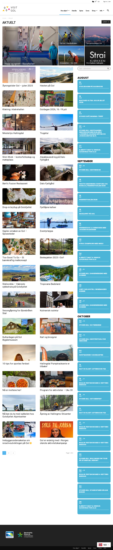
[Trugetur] (56, 122)
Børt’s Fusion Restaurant (14, 183)
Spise (81, 11)
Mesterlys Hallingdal (13, 133)
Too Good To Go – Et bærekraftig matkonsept (14, 259)
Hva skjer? (64, 11)
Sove (87, 11)
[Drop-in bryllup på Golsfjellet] (19, 196)
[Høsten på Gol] (56, 75)
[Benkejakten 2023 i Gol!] (56, 246)
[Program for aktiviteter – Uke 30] (56, 379)
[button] (108, 11)
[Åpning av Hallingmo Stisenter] (56, 403)
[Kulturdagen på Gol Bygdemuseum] (19, 326)
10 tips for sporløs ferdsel (15, 363)
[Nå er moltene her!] (19, 379)
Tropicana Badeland (50, 284)
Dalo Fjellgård (47, 183)
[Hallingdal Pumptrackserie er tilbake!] (56, 353)
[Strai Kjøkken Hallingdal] (98, 55)
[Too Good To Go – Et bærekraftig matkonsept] (19, 246)
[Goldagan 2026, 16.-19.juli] (56, 98)
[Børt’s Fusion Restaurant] (19, 172)
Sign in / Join (107, 1)
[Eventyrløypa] (56, 220)
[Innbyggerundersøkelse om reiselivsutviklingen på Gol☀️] (19, 429)
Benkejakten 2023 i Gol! (52, 257)
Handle (74, 11)
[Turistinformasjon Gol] (98, 36)
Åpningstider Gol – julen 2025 (17, 85)
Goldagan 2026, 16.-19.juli (53, 109)
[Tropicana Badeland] (56, 273)
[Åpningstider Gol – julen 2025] (19, 75)
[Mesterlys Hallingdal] (19, 122)
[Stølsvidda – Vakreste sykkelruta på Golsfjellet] (19, 273)
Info (101, 11)
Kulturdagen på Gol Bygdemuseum (12, 338)
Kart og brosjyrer (48, 337)
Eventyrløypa (46, 231)
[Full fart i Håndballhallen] (71, 36)
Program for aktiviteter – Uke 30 (56, 390)
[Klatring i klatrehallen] (19, 98)
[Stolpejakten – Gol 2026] (71, 55)
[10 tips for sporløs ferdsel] (19, 353)
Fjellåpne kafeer (48, 207)
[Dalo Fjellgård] (56, 172)
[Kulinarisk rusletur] (56, 299)
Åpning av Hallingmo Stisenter (55, 414)
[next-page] (13, 453)
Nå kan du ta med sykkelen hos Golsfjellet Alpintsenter (18, 415)
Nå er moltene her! (11, 390)
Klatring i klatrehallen (13, 109)
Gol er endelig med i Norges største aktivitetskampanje (54, 441)
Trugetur (44, 133)
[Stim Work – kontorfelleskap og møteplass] (19, 146)
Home (4, 18)
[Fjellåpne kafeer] (56, 196)
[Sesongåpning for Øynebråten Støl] (19, 299)
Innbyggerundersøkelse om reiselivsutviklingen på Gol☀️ (17, 441)
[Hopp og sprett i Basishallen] (30, 50)
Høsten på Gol (47, 85)
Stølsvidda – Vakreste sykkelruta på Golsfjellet (14, 285)
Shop (94, 11)
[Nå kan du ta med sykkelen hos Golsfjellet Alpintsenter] (19, 403)
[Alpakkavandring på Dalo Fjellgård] (56, 146)
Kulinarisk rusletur (49, 310)
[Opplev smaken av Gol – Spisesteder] (19, 220)
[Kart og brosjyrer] (56, 326)
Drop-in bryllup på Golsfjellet (17, 207)
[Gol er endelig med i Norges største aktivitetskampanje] (56, 429)
